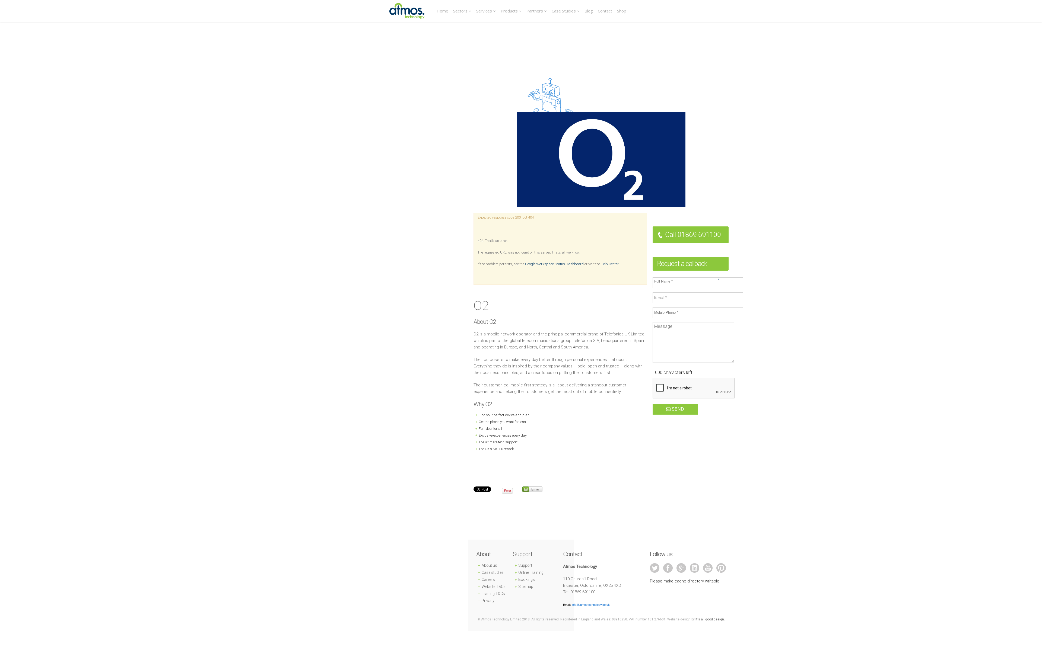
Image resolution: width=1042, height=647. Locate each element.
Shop (621, 11)
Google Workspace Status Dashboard (554, 264)
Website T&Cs (494, 586)
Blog (588, 11)
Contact (605, 11)
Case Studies (564, 11)
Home (442, 11)
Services (484, 11)
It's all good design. (710, 619)
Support (525, 565)
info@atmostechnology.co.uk (591, 604)
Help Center (609, 264)
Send (677, 409)
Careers (488, 579)
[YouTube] (709, 567)
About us (489, 565)
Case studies (493, 572)
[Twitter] (656, 567)
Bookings (526, 579)
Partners (534, 11)
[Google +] (683, 567)
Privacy (488, 600)
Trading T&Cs (493, 593)
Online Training (531, 572)
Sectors (460, 11)
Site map (525, 586)
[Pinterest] (721, 567)
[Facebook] (669, 567)
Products (509, 11)
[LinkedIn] (696, 567)
